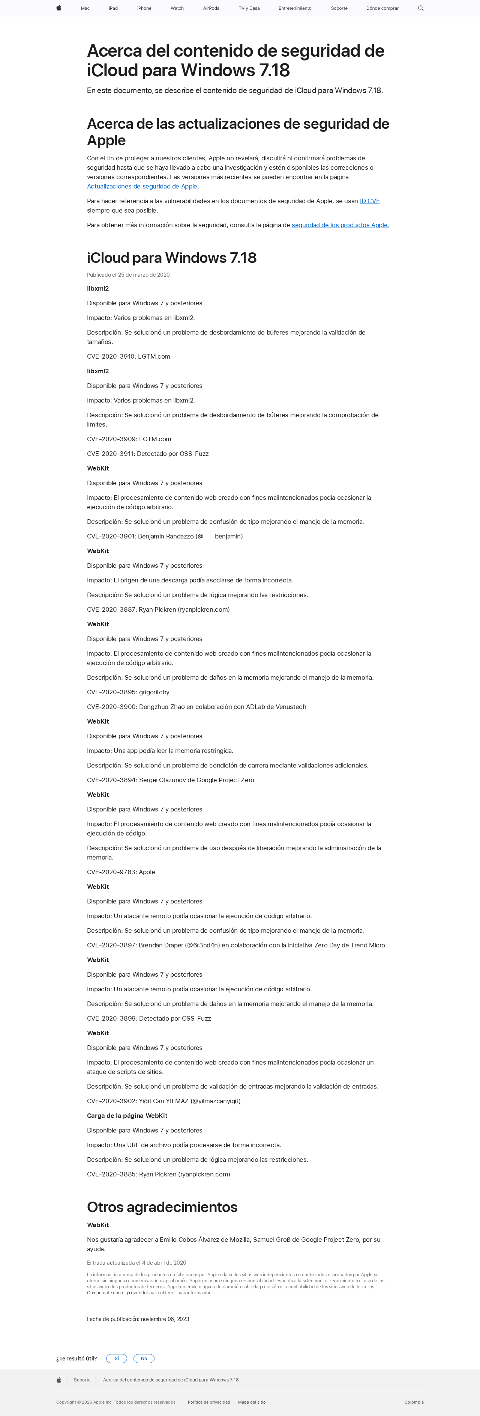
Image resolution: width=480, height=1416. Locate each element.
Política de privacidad (209, 1402)
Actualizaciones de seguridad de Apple (142, 186)
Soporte (82, 1380)
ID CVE (370, 201)
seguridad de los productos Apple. (340, 225)
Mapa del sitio (252, 1402)
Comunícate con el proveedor (117, 1292)
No (144, 1358)
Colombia (414, 1402)
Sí (117, 1358)
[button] (421, 8)
